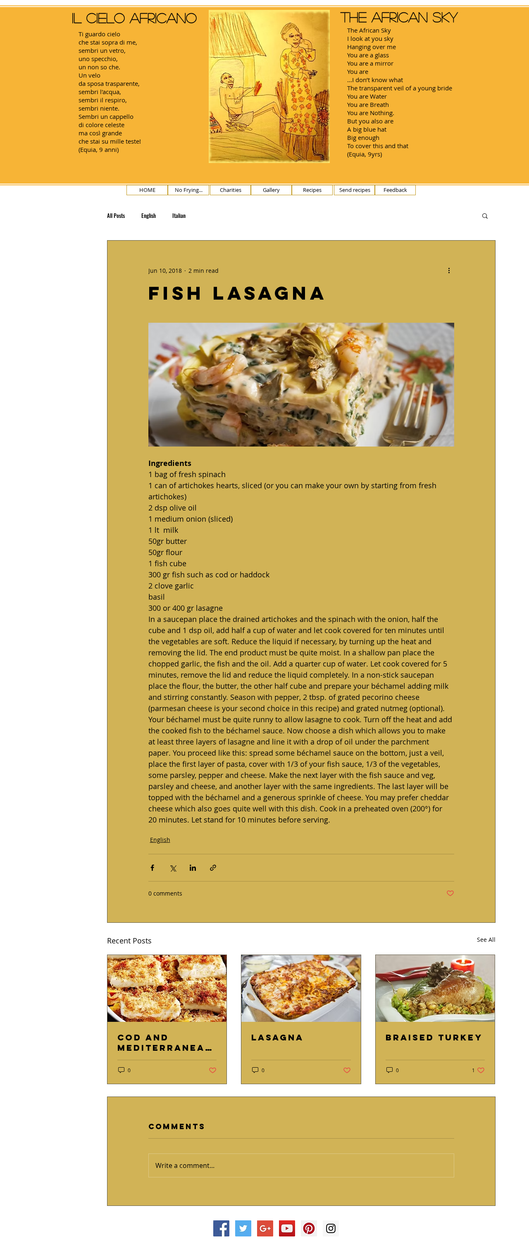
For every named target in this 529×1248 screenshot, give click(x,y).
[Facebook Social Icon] (221, 1228)
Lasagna (277, 1037)
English (148, 215)
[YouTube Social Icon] (287, 1228)
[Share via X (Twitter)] (172, 868)
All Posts (116, 215)
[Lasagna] (301, 988)
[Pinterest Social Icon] (309, 1228)
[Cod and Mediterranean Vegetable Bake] (167, 988)
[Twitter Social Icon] (243, 1228)
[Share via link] (213, 868)
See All (486, 939)
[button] (485, 215)
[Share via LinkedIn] (193, 868)
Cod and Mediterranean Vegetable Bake (166, 1042)
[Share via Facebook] (152, 868)
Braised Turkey (434, 1037)
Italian (179, 215)
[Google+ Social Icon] (265, 1228)
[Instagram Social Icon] (331, 1228)
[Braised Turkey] (435, 988)
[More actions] (449, 270)
